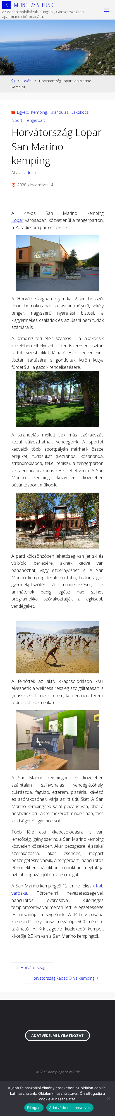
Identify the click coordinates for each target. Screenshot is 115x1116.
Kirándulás (59, 112)
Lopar (17, 220)
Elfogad (34, 1107)
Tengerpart (35, 120)
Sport (17, 120)
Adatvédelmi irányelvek (70, 1107)
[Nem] (108, 1098)
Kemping (39, 112)
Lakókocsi (80, 112)
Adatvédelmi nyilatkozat (57, 1035)
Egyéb (27, 80)
